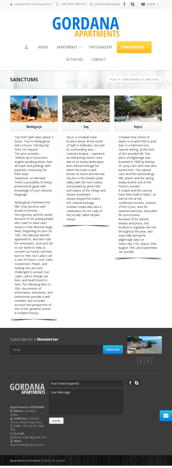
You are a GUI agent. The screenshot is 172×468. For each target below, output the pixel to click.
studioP (60, 460)
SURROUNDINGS (133, 47)
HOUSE (43, 47)
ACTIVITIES (74, 59)
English (151, 4)
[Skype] (132, 4)
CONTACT (99, 59)
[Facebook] (124, 4)
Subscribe (113, 349)
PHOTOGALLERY (100, 47)
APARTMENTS (67, 47)
